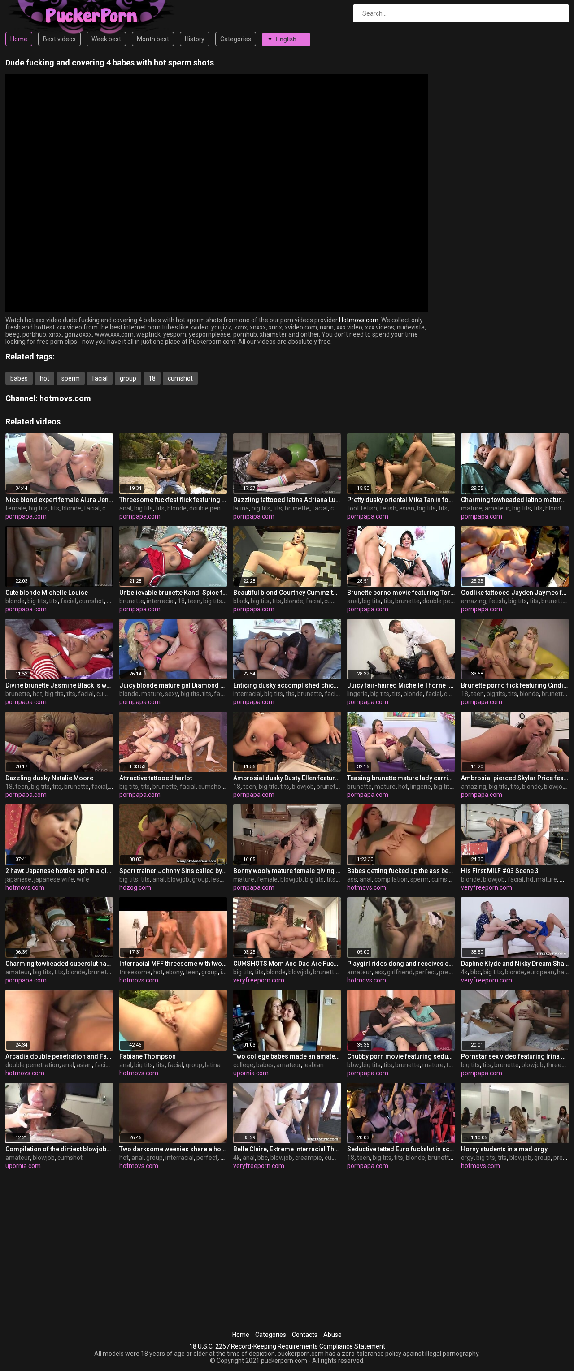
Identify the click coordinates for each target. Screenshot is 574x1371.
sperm (70, 378)
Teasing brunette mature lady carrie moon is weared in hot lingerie (401, 778)
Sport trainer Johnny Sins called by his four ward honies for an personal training (173, 870)
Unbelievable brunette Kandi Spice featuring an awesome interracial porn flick (173, 592)
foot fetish (362, 508)
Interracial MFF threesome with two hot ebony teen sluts (173, 963)
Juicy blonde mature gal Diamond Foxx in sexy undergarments (173, 685)
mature (471, 508)
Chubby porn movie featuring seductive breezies (401, 1056)
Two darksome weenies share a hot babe (173, 1149)
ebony (174, 972)
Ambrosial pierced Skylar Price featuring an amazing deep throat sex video (515, 778)
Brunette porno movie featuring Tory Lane (401, 592)
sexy (171, 693)
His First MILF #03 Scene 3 (500, 870)
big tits (38, 508)
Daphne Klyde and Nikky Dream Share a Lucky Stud (515, 963)
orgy (467, 1157)
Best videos (59, 39)
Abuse (332, 1334)
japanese (18, 879)
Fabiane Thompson (147, 1056)
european (540, 972)
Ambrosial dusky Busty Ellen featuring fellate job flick (287, 778)
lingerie (357, 693)
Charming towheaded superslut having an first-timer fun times (59, 963)
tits (54, 508)
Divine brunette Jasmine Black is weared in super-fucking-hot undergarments (59, 685)
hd (529, 879)
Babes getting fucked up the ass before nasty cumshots (401, 870)
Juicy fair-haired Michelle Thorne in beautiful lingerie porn (401, 685)
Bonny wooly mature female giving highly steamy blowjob (287, 870)
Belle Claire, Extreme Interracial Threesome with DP (287, 1149)
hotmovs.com (65, 398)
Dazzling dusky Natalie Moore (49, 778)
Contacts (304, 1334)
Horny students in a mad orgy (504, 1149)
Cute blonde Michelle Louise (46, 592)
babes (19, 378)
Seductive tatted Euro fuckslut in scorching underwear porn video (401, 1149)
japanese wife (54, 879)
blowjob (303, 786)
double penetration (216, 508)
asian (406, 508)
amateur (497, 508)
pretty (447, 972)
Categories (235, 39)
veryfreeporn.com (486, 887)
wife (83, 879)
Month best (153, 39)
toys (113, 601)
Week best (106, 39)
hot (44, 378)
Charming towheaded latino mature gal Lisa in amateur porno (515, 499)
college (243, 1064)
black (240, 601)
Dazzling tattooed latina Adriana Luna (287, 499)
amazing (473, 601)
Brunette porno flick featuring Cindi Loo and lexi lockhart (515, 685)
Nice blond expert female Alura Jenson (59, 499)
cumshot (180, 378)
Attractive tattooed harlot (155, 778)
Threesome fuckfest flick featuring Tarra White (173, 499)
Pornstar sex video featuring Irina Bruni (515, 1056)
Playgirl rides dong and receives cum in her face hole (401, 963)
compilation (391, 879)
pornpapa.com (26, 516)
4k (464, 972)
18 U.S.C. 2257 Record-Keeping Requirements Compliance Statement (287, 1346)
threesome (135, 972)
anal (125, 508)
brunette (297, 508)
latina (241, 508)
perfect (425, 972)
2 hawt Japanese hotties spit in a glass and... (59, 870)
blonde (71, 508)
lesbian (221, 879)
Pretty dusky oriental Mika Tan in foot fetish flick (401, 499)
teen (193, 601)
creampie (308, 1157)
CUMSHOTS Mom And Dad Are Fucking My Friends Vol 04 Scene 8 (287, 963)
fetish (388, 508)
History (194, 39)
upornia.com (251, 1073)
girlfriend (400, 972)
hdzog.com (135, 887)
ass (352, 879)
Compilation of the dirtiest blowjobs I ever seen (59, 1149)
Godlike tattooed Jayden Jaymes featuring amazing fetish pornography (515, 592)
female (15, 508)
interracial (161, 601)
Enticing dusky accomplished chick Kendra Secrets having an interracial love (287, 685)
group (128, 378)
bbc (475, 972)
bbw (353, 1064)
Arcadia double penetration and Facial (59, 1056)
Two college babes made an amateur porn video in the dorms (287, 1056)
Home (18, 39)
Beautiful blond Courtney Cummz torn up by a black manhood (287, 592)
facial (100, 378)
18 (152, 378)
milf (565, 879)
